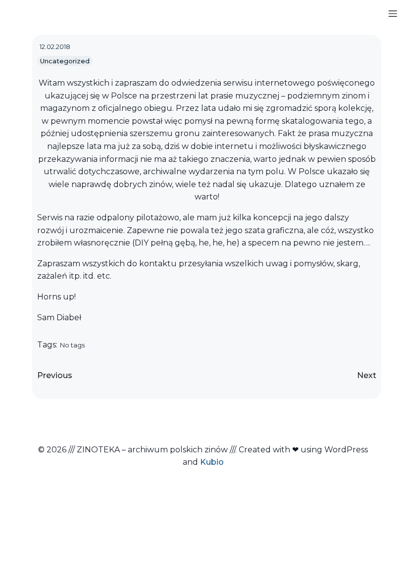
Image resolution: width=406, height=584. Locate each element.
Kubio (212, 462)
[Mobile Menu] (392, 13)
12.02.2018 (55, 46)
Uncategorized (65, 61)
